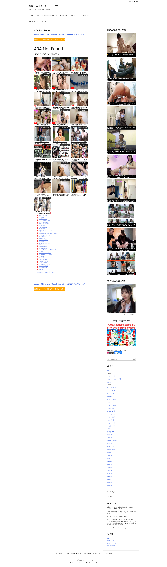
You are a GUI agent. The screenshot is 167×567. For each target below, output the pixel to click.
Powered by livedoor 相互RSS (44, 272)
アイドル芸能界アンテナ (44, 220)
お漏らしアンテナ (43, 215)
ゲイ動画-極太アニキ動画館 (45, 254)
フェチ (110, 420)
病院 (109, 458)
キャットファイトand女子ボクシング (47, 249)
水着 (109, 452)
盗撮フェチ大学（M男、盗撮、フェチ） (48, 233)
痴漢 (109, 461)
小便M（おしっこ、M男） (45, 227)
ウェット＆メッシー (114, 379)
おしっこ (109, 382)
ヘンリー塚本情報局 (43, 222)
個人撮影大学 (42, 228)
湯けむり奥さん (42, 236)
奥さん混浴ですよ (43, 248)
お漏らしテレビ (42, 232)
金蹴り (109, 470)
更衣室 (110, 446)
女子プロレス (112, 440)
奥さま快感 (41, 241)
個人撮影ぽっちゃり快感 (44, 243)
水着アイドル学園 (43, 259)
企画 (109, 429)
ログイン (109, 538)
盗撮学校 (41, 269)
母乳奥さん (41, 251)
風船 (109, 485)
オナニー (111, 390)
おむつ (110, 393)
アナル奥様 (41, 256)
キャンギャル (112, 405)
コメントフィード (111, 543)
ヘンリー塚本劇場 (43, 262)
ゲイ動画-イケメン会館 (44, 264)
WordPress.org (111, 545)
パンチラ (111, 417)
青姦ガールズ (42, 245)
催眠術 (110, 435)
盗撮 (109, 464)
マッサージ (111, 423)
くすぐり (110, 408)
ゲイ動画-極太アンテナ (44, 217)
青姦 (109, 476)
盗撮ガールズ (42, 238)
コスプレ (111, 411)
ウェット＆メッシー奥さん (45, 253)
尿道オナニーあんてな (44, 223)
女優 (109, 438)
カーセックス (111, 399)
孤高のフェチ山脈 (43, 267)
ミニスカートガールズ (44, 261)
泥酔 (109, 455)
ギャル (109, 402)
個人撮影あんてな (43, 219)
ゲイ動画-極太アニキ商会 (45, 235)
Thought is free (93, 562)
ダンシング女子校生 (43, 266)
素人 (109, 467)
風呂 (109, 482)
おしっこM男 (42, 225)
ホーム (31, 21)
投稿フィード (110, 541)
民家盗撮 (111, 449)
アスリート (111, 376)
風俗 (109, 479)
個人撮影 (110, 432)
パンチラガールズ (43, 246)
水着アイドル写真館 (43, 240)
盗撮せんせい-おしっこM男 (45, 230)
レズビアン (111, 426)
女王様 (109, 443)
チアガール (111, 414)
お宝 (109, 396)
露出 (109, 473)
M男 (108, 370)
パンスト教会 (42, 258)
